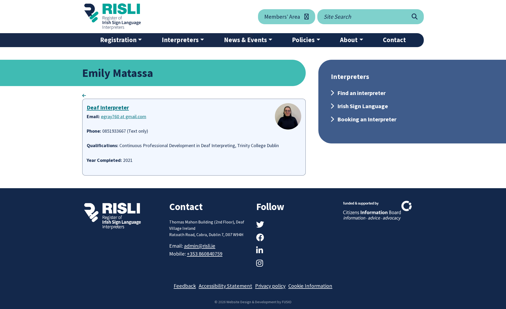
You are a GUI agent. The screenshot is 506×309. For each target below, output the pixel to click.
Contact (394, 40)
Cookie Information (310, 285)
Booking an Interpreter (366, 119)
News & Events (245, 40)
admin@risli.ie (199, 245)
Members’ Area (282, 16)
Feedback (185, 285)
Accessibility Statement (225, 285)
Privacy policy (270, 285)
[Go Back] (84, 95)
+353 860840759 (204, 253)
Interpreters (180, 40)
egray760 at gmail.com (123, 116)
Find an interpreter (361, 93)
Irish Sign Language (362, 106)
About (349, 40)
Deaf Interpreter (108, 107)
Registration (118, 40)
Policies (303, 40)
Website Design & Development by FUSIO (258, 302)
